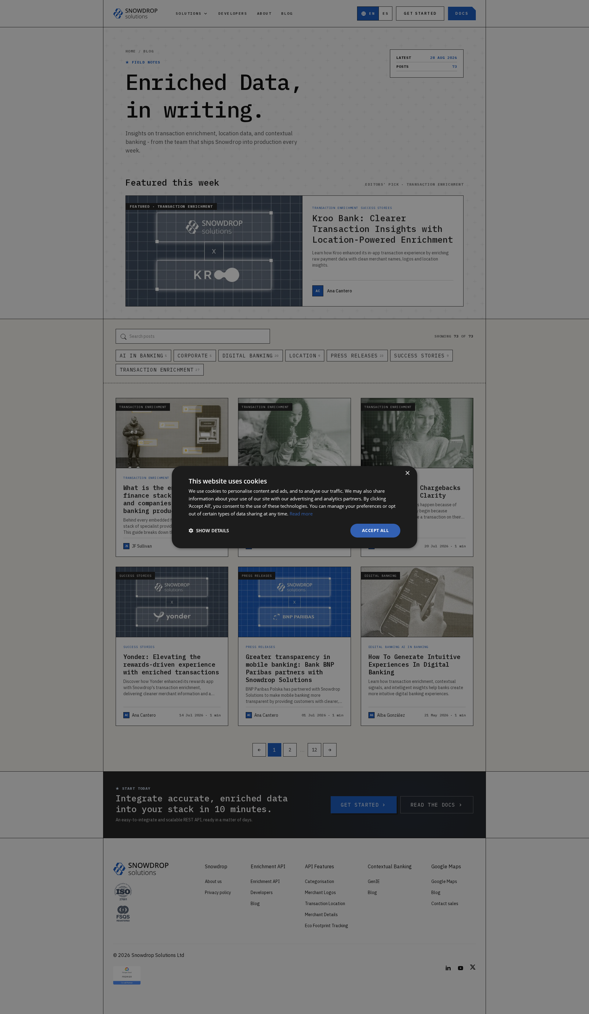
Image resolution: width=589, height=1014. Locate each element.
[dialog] (294, 507)
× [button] (407, 473)
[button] (209, 530)
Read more (301, 514)
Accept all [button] (375, 530)
